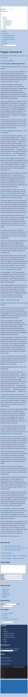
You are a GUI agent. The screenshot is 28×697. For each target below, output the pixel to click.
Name (2, 575)
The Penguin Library (8, 37)
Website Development (18, 667)
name (2, 604)
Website (3, 579)
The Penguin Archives (8, 35)
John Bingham (4, 11)
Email (2, 577)
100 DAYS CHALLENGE (7, 24)
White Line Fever (17, 546)
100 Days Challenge (8, 613)
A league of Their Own (21, 547)
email (18, 604)
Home (4, 31)
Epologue (5, 617)
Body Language (16, 549)
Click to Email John (5, 664)
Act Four (5, 615)
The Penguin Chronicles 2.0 (10, 619)
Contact (5, 28)
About (4, 41)
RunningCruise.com (5, 657)
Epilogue (5, 33)
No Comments (4, 57)
